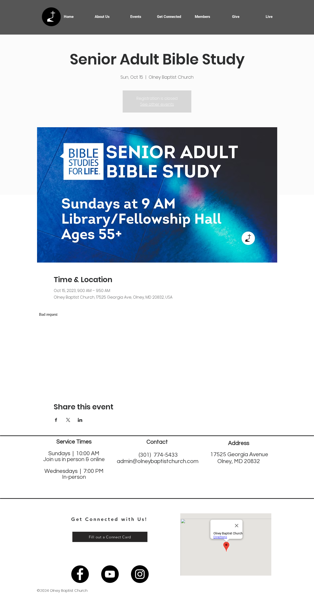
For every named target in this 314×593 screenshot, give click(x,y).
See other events (157, 104)
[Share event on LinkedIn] (80, 420)
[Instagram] (140, 574)
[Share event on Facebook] (56, 420)
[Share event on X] (68, 420)
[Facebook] (80, 574)
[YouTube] (110, 574)
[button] (169, 16)
